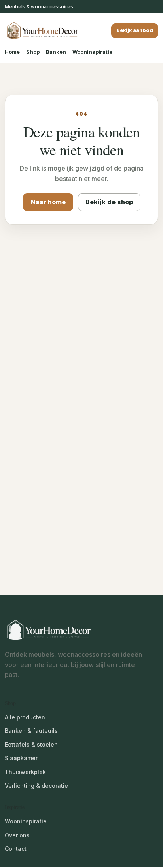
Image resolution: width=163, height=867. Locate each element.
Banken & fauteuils (31, 730)
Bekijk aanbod (134, 30)
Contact (16, 848)
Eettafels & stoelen (31, 744)
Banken (56, 52)
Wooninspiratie (92, 52)
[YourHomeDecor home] (42, 30)
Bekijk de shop (109, 202)
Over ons (17, 835)
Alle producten (25, 717)
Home (12, 52)
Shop (33, 52)
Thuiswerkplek (25, 771)
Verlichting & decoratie (36, 785)
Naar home (48, 202)
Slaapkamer (21, 758)
